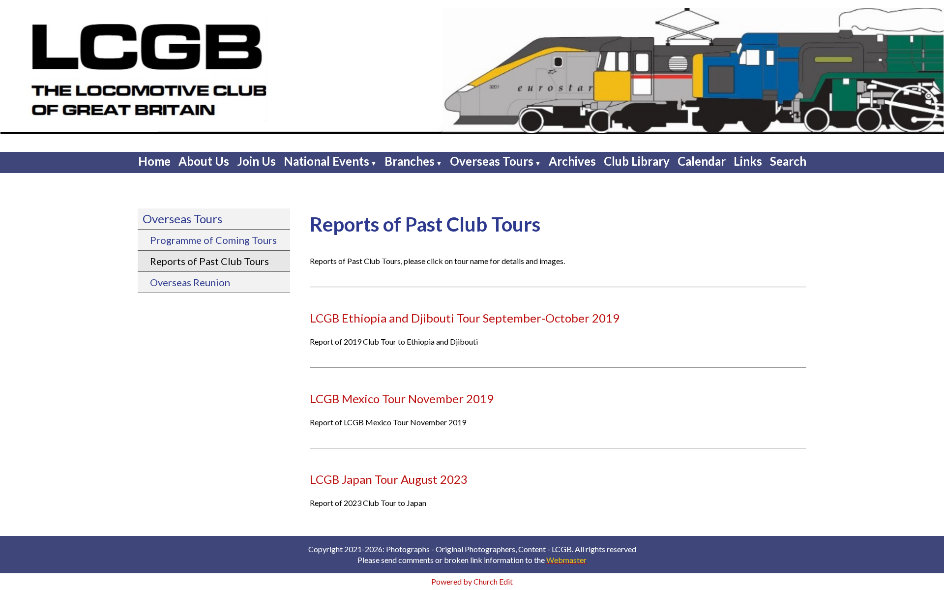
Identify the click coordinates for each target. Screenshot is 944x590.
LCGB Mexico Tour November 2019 (402, 398)
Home (154, 161)
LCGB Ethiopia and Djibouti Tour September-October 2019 (465, 318)
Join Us (256, 161)
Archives (572, 161)
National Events (326, 161)
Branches (409, 161)
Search (788, 161)
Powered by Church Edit (472, 581)
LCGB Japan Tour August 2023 (389, 479)
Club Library (637, 161)
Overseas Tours (491, 161)
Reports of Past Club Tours (209, 261)
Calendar (702, 161)
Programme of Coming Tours (213, 240)
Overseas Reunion (190, 282)
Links (748, 161)
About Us (203, 161)
